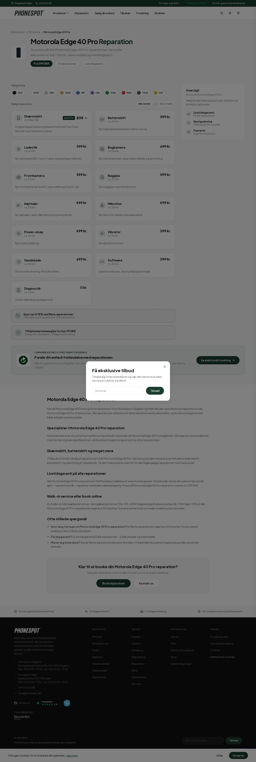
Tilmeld (154, 390)
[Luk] (164, 366)
